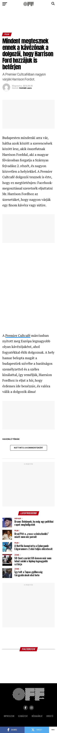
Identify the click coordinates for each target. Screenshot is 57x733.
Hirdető (49, 716)
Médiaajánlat (37, 716)
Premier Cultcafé (17, 335)
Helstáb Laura (25, 88)
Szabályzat (23, 716)
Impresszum (9, 716)
